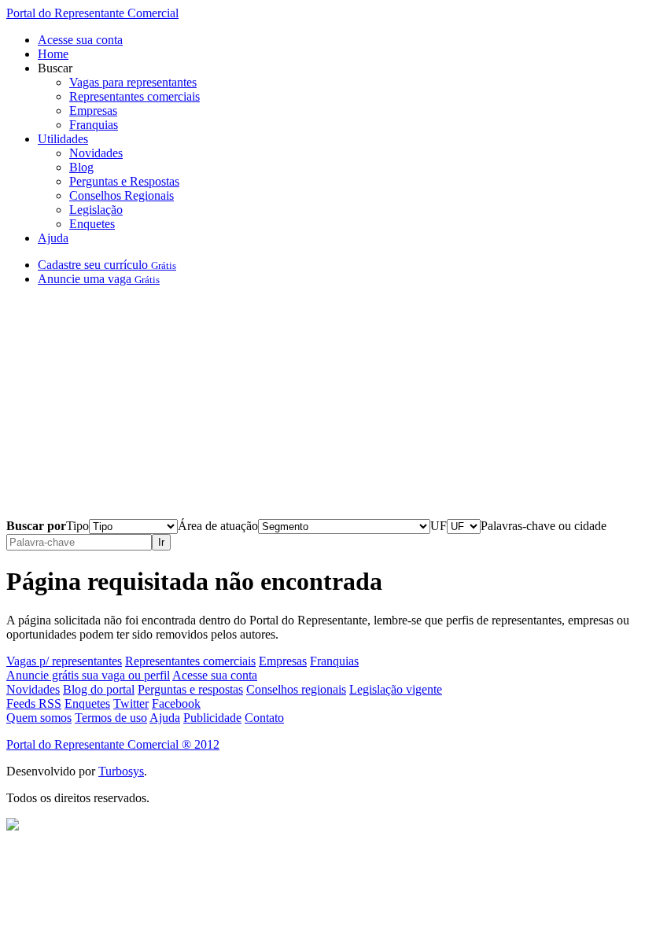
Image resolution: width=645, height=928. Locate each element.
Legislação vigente (395, 689)
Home (53, 54)
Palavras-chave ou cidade (543, 525)
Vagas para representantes (133, 82)
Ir (161, 542)
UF (438, 525)
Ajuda (53, 238)
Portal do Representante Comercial (92, 13)
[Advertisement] (322, 409)
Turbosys (121, 771)
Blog (81, 167)
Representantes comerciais (134, 96)
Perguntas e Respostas (124, 181)
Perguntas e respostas (190, 689)
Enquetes (92, 223)
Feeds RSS (33, 703)
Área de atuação (218, 525)
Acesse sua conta (80, 39)
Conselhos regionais (296, 689)
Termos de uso (111, 717)
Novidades (96, 153)
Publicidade (212, 717)
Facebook (176, 703)
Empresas (93, 110)
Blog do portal (99, 689)
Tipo (77, 525)
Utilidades (63, 138)
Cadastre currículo (107, 264)
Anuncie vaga (99, 278)
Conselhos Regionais (121, 195)
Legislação (96, 209)
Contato (264, 717)
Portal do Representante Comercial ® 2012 (112, 744)
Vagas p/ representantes (64, 661)
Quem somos (39, 717)
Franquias (93, 124)
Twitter (131, 703)
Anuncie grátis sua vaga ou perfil (88, 675)
